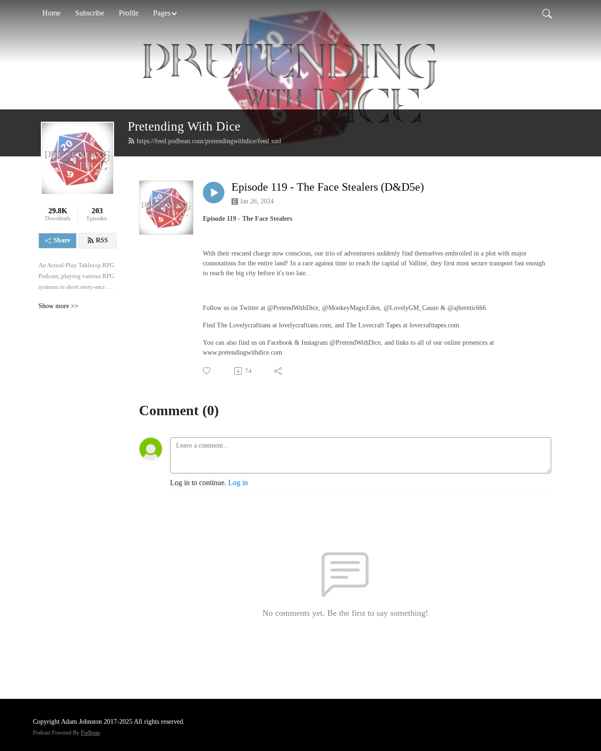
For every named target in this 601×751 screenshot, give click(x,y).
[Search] (547, 13)
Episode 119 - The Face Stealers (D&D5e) (327, 187)
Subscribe (89, 13)
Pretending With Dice (184, 126)
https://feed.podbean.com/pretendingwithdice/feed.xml (209, 141)
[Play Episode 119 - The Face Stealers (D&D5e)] (213, 192)
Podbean (90, 732)
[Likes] (207, 371)
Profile (129, 13)
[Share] (278, 371)
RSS (102, 240)
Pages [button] (161, 13)
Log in (238, 483)
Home (51, 13)
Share (62, 240)
